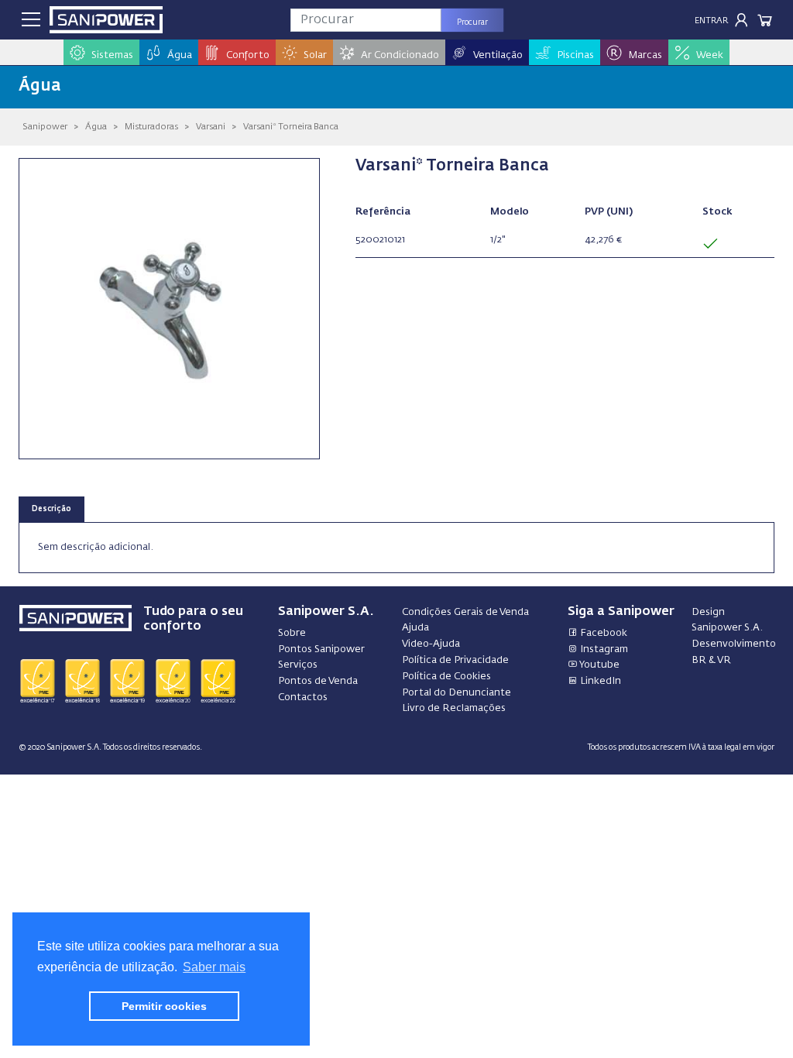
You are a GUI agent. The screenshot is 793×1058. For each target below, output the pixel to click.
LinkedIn (599, 681)
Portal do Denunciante (456, 693)
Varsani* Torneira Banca (290, 126)
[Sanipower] (106, 19)
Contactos (303, 697)
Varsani (210, 126)
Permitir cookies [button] (164, 1006)
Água (96, 126)
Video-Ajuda (431, 644)
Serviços (298, 665)
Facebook (602, 633)
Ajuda (415, 628)
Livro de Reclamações (454, 708)
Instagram (603, 649)
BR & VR (711, 660)
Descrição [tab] (51, 509)
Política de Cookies (446, 677)
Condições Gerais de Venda (465, 612)
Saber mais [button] (214, 967)
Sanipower (44, 126)
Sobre (292, 633)
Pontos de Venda (318, 681)
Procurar (472, 22)
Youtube (599, 665)
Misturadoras (151, 126)
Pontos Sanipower (321, 649)
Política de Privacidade (455, 660)
